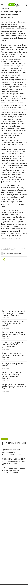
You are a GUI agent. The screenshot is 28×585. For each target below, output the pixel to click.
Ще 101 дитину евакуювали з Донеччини (12, 365)
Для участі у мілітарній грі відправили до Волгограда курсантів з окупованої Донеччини (11, 375)
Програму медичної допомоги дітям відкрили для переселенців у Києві (14, 387)
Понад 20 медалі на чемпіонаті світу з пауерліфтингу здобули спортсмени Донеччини (13, 313)
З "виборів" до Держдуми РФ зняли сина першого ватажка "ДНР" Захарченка (12, 345)
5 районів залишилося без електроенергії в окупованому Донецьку (13, 355)
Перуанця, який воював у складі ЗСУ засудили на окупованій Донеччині (13, 324)
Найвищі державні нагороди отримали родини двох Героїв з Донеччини (13, 334)
